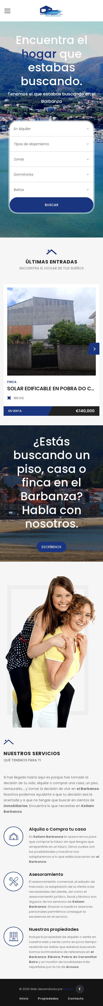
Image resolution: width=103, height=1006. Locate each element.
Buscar (51, 205)
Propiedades (48, 998)
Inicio (24, 998)
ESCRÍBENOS (51, 547)
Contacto (76, 998)
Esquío (68, 989)
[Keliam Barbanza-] (51, 10)
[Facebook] (79, 989)
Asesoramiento (46, 874)
